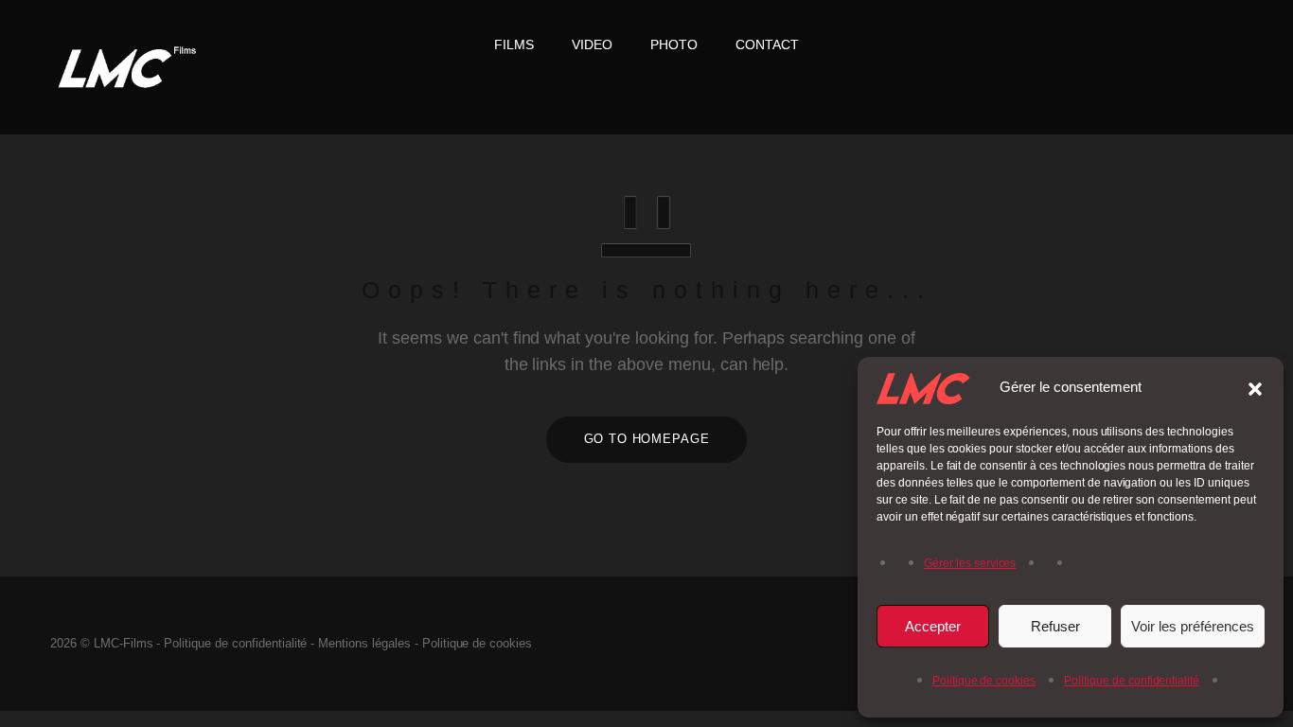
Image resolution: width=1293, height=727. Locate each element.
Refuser (1055, 626)
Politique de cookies (984, 680)
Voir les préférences (1192, 626)
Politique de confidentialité (1131, 680)
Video (592, 44)
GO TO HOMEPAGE (647, 439)
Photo (674, 44)
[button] (1255, 387)
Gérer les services (970, 563)
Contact (767, 44)
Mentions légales (364, 643)
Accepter (933, 626)
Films (514, 44)
